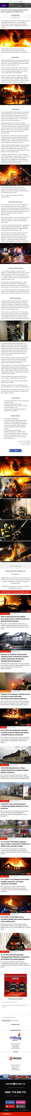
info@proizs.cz (15, 1068)
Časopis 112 (4, 578)
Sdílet (16, 450)
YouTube (11, 1106)
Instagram (21, 1102)
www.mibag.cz (15, 1045)
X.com (21, 1106)
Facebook (11, 1102)
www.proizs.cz (15, 1066)
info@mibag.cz (15, 1046)
